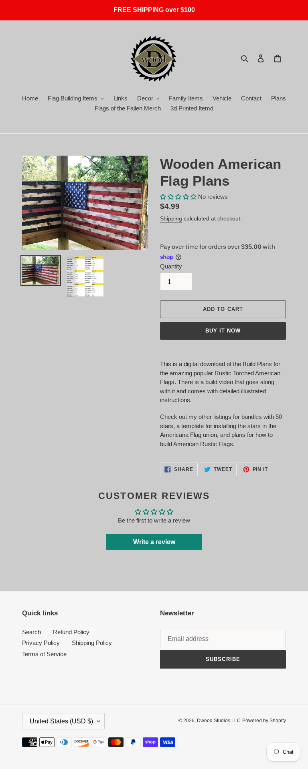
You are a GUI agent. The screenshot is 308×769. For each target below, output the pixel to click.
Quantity (171, 266)
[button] (178, 196)
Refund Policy (71, 632)
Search (31, 632)
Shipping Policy (92, 642)
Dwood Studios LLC (219, 720)
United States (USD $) (61, 721)
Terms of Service (44, 654)
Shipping (171, 218)
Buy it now (223, 331)
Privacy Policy (41, 642)
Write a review (154, 542)
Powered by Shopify (264, 720)
